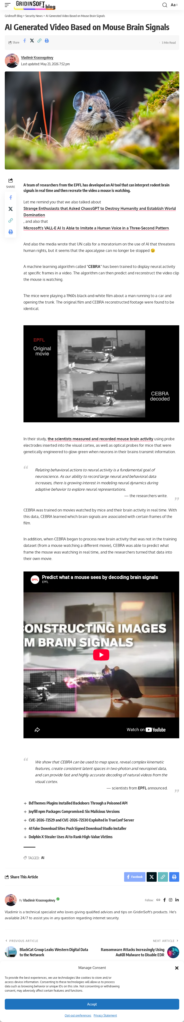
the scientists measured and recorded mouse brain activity (100, 438)
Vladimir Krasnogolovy (37, 57)
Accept (92, 1004)
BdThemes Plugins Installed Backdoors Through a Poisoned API (78, 803)
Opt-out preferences (78, 1015)
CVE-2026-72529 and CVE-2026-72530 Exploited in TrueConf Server (81, 820)
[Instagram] (170, 900)
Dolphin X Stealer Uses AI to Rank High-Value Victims (71, 836)
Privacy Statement (105, 1015)
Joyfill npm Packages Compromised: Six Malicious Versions (74, 811)
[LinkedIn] (177, 900)
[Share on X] (32, 42)
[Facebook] (164, 900)
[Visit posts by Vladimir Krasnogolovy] (12, 61)
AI (42, 858)
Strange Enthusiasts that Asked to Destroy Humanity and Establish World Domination (99, 211)
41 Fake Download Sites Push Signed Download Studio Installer (77, 828)
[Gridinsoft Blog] (35, 5)
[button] (176, 967)
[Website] (158, 900)
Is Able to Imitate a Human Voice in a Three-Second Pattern (96, 228)
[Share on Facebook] (24, 42)
